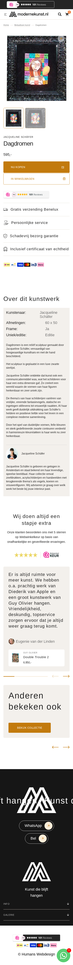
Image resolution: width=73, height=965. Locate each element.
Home (6, 25)
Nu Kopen (18, 167)
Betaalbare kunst (22, 25)
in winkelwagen (22, 178)
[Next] (66, 747)
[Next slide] (66, 676)
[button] (5, 14)
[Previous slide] (55, 676)
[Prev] (55, 747)
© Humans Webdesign (36, 954)
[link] (36, 658)
